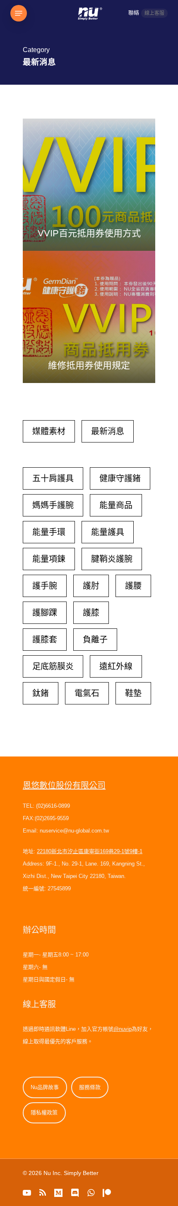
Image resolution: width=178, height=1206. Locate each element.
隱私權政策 (44, 1112)
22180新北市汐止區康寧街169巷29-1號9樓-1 (89, 851)
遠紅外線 (115, 666)
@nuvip (122, 1029)
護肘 (91, 585)
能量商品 (115, 505)
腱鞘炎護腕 (111, 559)
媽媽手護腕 (53, 505)
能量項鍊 (48, 559)
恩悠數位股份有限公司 (64, 785)
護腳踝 (44, 612)
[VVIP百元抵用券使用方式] (89, 185)
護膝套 (44, 639)
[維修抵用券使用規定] (89, 317)
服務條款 (90, 1087)
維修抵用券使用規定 (89, 365)
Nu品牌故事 (45, 1087)
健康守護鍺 (120, 478)
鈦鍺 (40, 693)
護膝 (91, 612)
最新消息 (107, 431)
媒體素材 (48, 431)
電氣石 (87, 693)
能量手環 (48, 532)
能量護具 (107, 532)
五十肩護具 (53, 478)
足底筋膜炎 (53, 666)
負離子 (95, 639)
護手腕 (44, 585)
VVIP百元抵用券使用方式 (89, 233)
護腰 (133, 585)
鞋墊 (133, 693)
